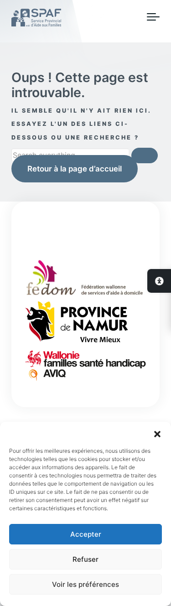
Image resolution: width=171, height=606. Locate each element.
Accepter (85, 534)
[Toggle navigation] (153, 17)
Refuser (85, 559)
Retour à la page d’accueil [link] (74, 168)
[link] (159, 281)
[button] (157, 433)
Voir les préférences (85, 584)
